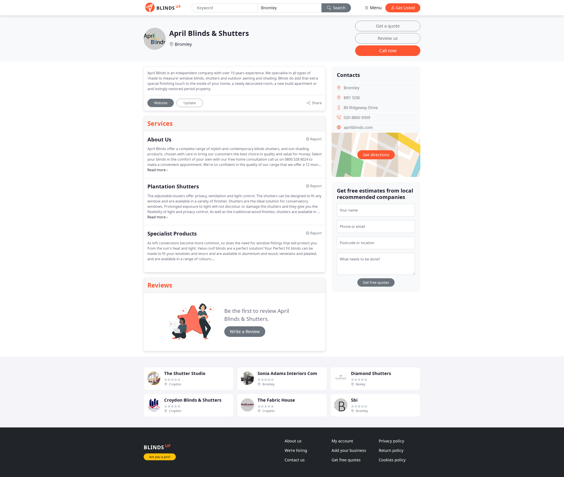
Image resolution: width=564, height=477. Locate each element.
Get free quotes (376, 282)
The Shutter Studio (184, 373)
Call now (388, 51)
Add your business (349, 450)
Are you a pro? (159, 457)
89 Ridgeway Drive (361, 107)
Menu (375, 8)
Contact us (295, 459)
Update (190, 102)
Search (338, 7)
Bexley (360, 384)
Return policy (391, 450)
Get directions (376, 154)
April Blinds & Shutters (209, 33)
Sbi (354, 400)
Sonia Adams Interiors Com (287, 373)
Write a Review (245, 331)
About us (293, 441)
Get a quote (388, 26)
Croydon (175, 384)
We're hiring (296, 450)
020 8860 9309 (357, 117)
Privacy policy (391, 441)
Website (160, 102)
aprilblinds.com (358, 127)
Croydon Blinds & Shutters (192, 400)
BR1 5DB (352, 97)
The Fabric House (276, 400)
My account (342, 441)
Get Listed (405, 7)
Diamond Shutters (371, 373)
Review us (388, 38)
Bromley (183, 44)
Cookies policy (392, 459)
